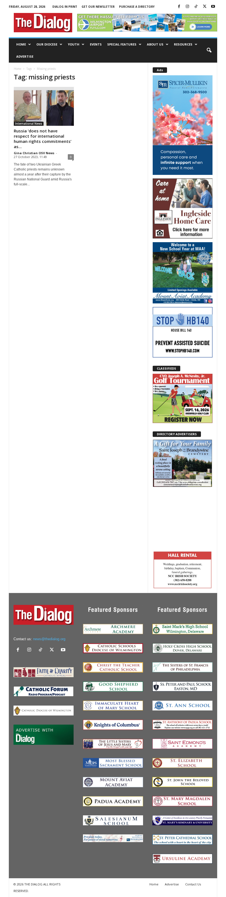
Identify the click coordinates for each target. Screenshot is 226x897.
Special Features (121, 44)
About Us (155, 44)
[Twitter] (204, 7)
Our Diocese (46, 44)
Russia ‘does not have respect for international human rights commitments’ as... (42, 138)
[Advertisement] (182, 518)
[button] (209, 50)
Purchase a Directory (137, 7)
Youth (73, 44)
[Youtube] (213, 7)
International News (28, 124)
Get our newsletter (98, 7)
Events (96, 44)
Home (21, 44)
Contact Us (193, 884)
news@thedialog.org (49, 639)
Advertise (24, 56)
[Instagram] (187, 7)
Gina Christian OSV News (34, 153)
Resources (183, 44)
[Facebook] (179, 7)
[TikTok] (196, 7)
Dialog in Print (64, 7)
